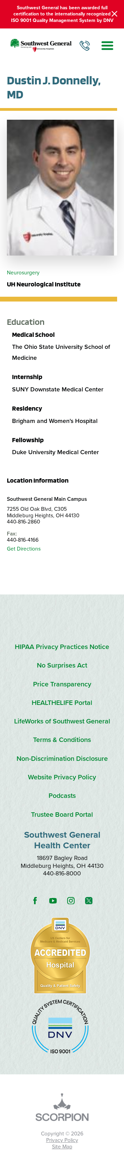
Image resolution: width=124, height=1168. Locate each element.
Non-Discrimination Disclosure (62, 759)
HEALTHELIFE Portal (62, 703)
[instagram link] (71, 900)
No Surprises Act (62, 666)
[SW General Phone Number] (85, 45)
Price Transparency (62, 684)
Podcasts (62, 796)
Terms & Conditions (62, 740)
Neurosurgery (23, 273)
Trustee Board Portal (62, 815)
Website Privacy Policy (62, 777)
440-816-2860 (23, 522)
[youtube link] (53, 900)
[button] (107, 45)
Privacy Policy (62, 1140)
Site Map (62, 1147)
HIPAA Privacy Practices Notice (62, 647)
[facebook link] (35, 900)
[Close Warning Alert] (114, 14)
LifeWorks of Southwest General (62, 721)
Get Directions (24, 549)
